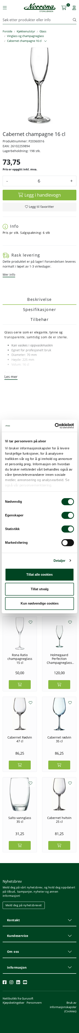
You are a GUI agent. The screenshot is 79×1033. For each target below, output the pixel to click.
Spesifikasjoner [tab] (39, 309)
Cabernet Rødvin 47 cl (19, 739)
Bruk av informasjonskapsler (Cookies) (63, 1007)
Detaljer (60, 560)
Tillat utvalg (39, 589)
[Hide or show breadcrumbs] (45, 41)
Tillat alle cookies (39, 574)
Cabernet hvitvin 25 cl (59, 820)
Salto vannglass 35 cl (19, 820)
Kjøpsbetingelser (13, 1003)
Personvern (34, 1003)
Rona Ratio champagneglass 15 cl (19, 658)
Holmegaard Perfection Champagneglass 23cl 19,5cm (59, 658)
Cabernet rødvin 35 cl (59, 739)
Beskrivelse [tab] (39, 299)
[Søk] (74, 19)
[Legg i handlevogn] (20, 684)
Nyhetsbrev (12, 881)
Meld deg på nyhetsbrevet (23, 905)
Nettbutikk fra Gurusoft (18, 998)
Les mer (11, 376)
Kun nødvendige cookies (40, 603)
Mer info (9, 274)
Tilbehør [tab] (39, 319)
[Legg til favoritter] (30, 622)
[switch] (67, 515)
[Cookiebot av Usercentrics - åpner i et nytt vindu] (56, 426)
